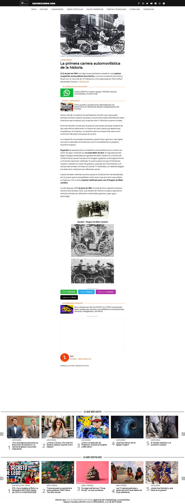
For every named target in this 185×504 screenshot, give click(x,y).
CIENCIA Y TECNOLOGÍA (116, 9)
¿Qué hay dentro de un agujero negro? (126, 444)
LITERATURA (134, 9)
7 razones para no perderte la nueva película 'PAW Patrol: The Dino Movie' (59, 490)
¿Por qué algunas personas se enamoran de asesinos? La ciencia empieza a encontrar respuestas (25, 446)
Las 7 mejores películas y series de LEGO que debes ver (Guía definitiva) (129, 490)
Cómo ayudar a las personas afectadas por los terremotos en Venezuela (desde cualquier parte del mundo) (96, 107)
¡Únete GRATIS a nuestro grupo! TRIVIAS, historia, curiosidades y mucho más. (95, 93)
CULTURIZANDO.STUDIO (80, 500)
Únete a (69, 292)
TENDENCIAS (148, 9)
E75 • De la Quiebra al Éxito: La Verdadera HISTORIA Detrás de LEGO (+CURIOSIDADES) (25, 490)
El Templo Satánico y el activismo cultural (161, 444)
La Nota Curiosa (66, 60)
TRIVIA (33, 9)
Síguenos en (106, 292)
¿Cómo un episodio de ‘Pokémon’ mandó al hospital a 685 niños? (94, 445)
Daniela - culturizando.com (80, 359)
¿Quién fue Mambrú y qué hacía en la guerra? (162, 489)
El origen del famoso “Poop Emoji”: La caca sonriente (93, 489)
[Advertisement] (92, 388)
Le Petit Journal (83, 82)
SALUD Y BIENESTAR (95, 9)
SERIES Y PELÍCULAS (75, 9)
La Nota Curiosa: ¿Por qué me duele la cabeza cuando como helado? (60, 445)
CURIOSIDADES (57, 9)
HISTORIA (44, 9)
